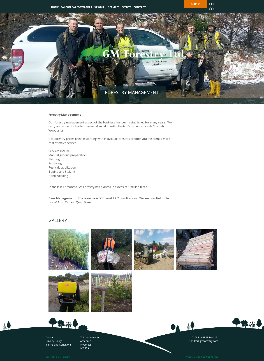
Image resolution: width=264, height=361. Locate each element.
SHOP (195, 4)
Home (55, 7)
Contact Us (52, 337)
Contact (139, 7)
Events (126, 7)
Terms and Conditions (58, 344)
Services (113, 7)
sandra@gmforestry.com (203, 341)
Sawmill (100, 7)
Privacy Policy (54, 341)
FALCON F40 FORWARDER (76, 7)
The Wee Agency (209, 356)
